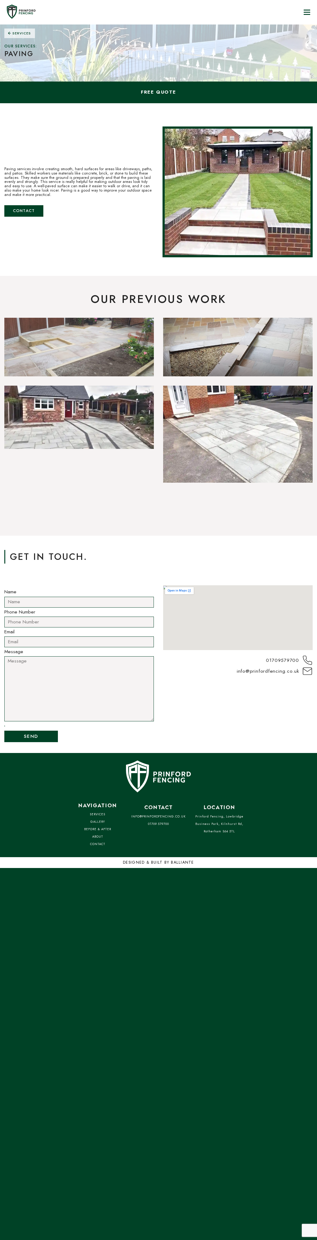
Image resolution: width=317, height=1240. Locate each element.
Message (13, 651)
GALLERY (97, 822)
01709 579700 (158, 824)
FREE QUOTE (158, 92)
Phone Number (19, 612)
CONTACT (97, 844)
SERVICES (97, 814)
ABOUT (97, 837)
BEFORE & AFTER (97, 829)
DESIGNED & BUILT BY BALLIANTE (158, 862)
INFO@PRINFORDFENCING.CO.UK (158, 816)
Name (10, 592)
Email (9, 632)
